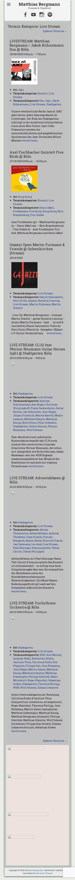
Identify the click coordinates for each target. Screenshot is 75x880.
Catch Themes (45, 873)
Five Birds (35, 211)
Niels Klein (29, 422)
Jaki (48, 100)
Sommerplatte (41, 548)
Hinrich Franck (52, 540)
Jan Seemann (21, 544)
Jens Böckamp (51, 665)
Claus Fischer (34, 537)
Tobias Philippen (33, 551)
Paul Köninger (22, 548)
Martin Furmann (40, 304)
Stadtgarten (53, 104)
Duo (41, 100)
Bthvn (50, 658)
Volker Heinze (38, 426)
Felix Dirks (20, 300)
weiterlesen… (30, 140)
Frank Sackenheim (43, 408)
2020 (42, 654)
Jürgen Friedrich (23, 415)
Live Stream (37, 104)
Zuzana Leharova (47, 687)
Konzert (43, 93)
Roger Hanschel (37, 680)
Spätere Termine (55, 31)
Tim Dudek (37, 215)
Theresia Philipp (48, 684)
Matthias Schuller (33, 673)
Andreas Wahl (22, 658)
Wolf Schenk (35, 430)
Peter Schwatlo (47, 422)
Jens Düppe (49, 411)
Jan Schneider (32, 411)
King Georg (50, 211)
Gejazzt (32, 300)
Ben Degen (37, 404)
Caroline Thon (22, 662)
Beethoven (38, 658)
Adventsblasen (38, 533)
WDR (16, 687)
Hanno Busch (34, 540)
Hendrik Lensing (48, 300)
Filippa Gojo (33, 665)
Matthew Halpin (34, 419)
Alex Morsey (53, 654)
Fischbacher (20, 211)
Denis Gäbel (46, 207)
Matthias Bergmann (39, 4)
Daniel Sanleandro (51, 297)
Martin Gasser (37, 669)
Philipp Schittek (39, 676)
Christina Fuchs (42, 662)
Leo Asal (36, 544)
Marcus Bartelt (44, 415)
